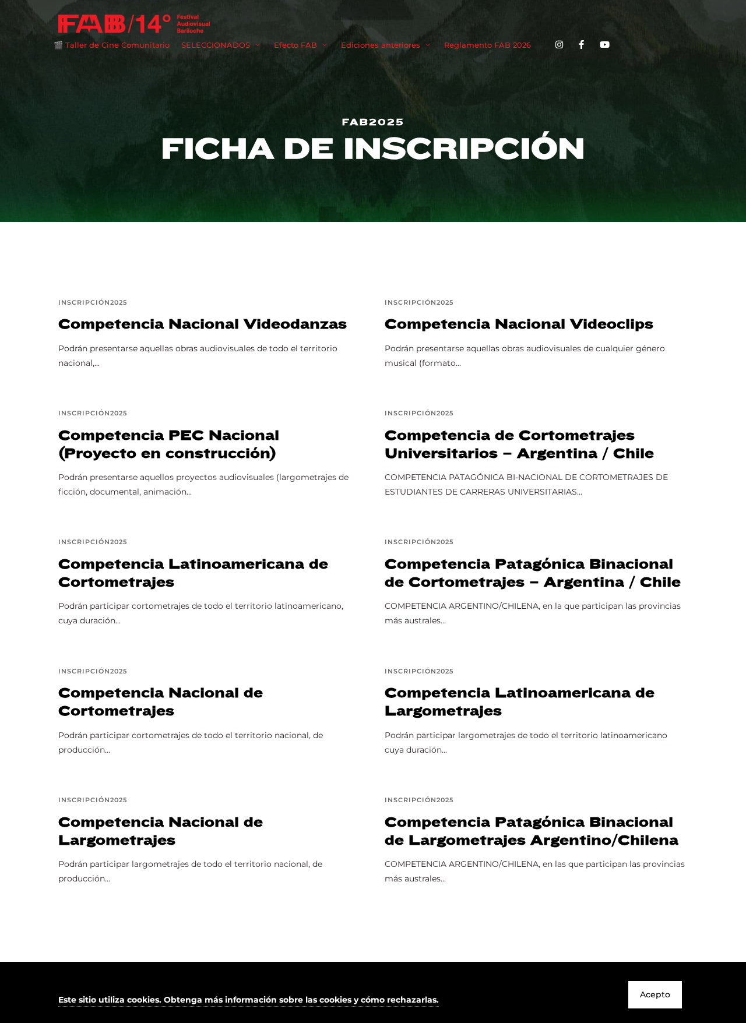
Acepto (655, 994)
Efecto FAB (295, 45)
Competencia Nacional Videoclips (519, 324)
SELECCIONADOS (215, 45)
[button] (248, 1000)
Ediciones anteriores (380, 45)
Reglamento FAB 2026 (487, 45)
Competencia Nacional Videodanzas (202, 324)
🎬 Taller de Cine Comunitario (112, 45)
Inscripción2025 (92, 302)
